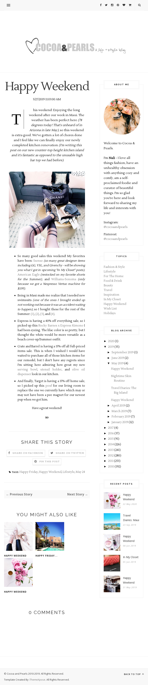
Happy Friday (28, 472)
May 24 (80, 472)
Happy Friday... (46, 555)
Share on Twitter (70, 453)
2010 (111, 466)
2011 (111, 461)
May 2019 (118, 363)
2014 (111, 444)
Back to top (132, 674)
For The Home (114, 276)
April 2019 (118, 405)
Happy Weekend (50, 472)
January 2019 (120, 422)
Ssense (38, 261)
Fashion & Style (114, 267)
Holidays (110, 313)
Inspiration (111, 295)
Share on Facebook (28, 453)
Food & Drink (113, 281)
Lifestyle (69, 472)
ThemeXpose (37, 679)
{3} (42, 314)
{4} (53, 314)
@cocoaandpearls (116, 227)
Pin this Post (49, 461)
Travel (108, 290)
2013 (111, 450)
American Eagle (29, 275)
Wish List (110, 308)
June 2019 (118, 358)
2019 (111, 347)
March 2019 (119, 411)
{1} (32, 314)
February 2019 (121, 416)
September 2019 (123, 352)
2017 (111, 428)
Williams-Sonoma (63, 279)
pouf (48, 386)
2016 (111, 433)
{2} (37, 314)
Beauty (108, 285)
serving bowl (27, 369)
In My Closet (112, 299)
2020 (111, 341)
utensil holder (51, 369)
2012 (111, 455)
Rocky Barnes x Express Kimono (60, 325)
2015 (111, 439)
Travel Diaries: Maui (131, 518)
